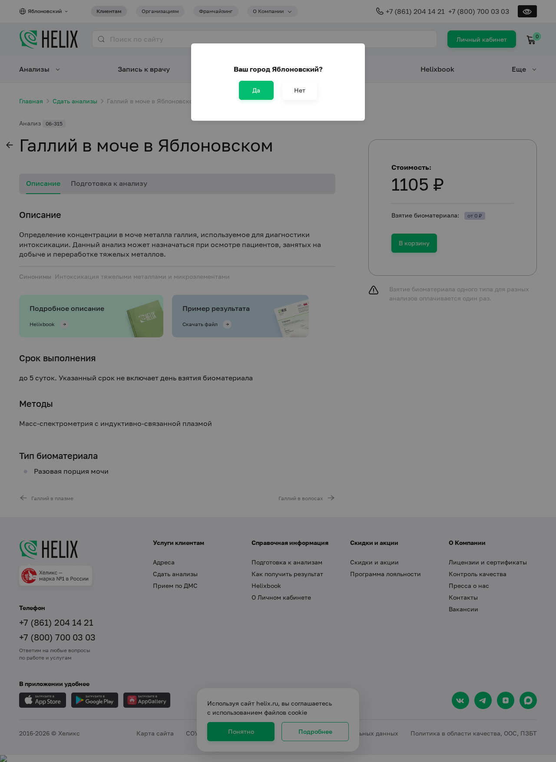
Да (256, 90)
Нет (299, 90)
